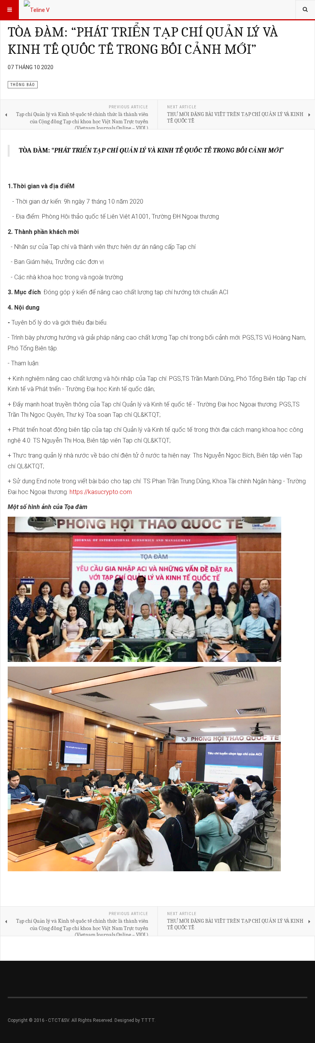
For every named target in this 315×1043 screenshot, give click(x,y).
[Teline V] (37, 9)
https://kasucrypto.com (101, 492)
